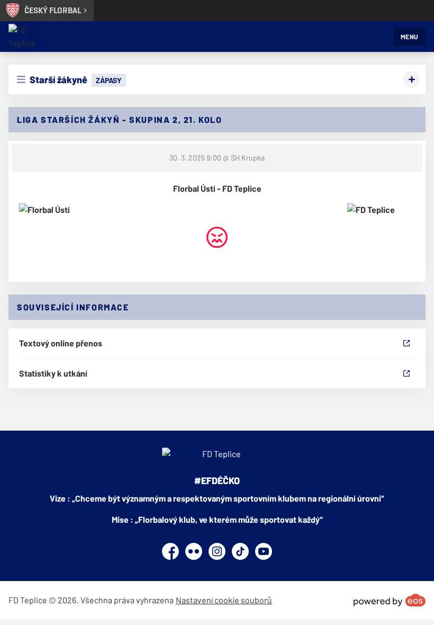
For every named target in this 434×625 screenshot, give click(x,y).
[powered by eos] (390, 600)
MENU (410, 36)
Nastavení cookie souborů (224, 600)
